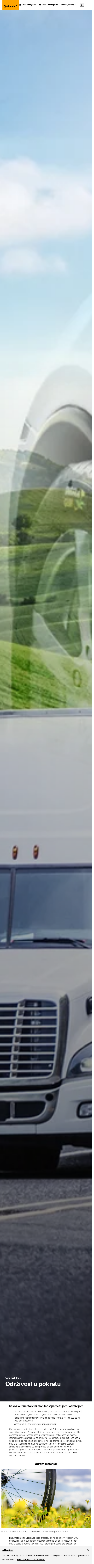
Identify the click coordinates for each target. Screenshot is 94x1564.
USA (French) (38, 1560)
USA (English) (24, 1560)
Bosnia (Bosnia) (67, 5)
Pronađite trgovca (50, 5)
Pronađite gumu (29, 5)
